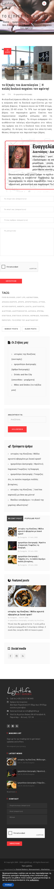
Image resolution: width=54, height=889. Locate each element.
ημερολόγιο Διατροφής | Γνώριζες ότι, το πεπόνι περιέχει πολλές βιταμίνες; (25, 479)
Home (6, 21)
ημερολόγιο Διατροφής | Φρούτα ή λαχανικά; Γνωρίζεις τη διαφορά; (25, 466)
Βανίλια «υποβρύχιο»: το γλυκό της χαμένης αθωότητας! (26, 502)
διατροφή (6, 311)
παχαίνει (44, 316)
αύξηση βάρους (9, 306)
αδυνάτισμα (32, 297)
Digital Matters (22, 869)
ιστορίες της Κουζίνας (36, 620)
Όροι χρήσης (27, 866)
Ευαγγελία (6, 316)
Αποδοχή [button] (8, 885)
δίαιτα (28, 306)
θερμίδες (34, 316)
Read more (11, 792)
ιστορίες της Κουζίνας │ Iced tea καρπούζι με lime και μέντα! (25, 492)
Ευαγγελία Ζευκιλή (20, 316)
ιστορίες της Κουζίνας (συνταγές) (23, 357)
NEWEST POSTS (11, 329)
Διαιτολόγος (38, 306)
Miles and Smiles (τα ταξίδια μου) (26, 387)
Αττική (42, 302)
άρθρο (21, 302)
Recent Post (15, 518)
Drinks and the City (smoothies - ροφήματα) (23, 377)
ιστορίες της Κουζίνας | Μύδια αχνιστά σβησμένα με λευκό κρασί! (24, 456)
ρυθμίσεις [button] (34, 880)
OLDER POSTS (31, 329)
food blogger (8, 297)
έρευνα (40, 311)
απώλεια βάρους (9, 302)
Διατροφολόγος (19, 311)
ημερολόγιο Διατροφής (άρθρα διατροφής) (23, 367)
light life (20, 297)
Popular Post (32, 518)
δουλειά (32, 311)
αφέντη (20, 306)
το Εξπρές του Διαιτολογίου (25, 320)
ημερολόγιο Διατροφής (24, 21)
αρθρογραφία (31, 302)
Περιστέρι (6, 320)
